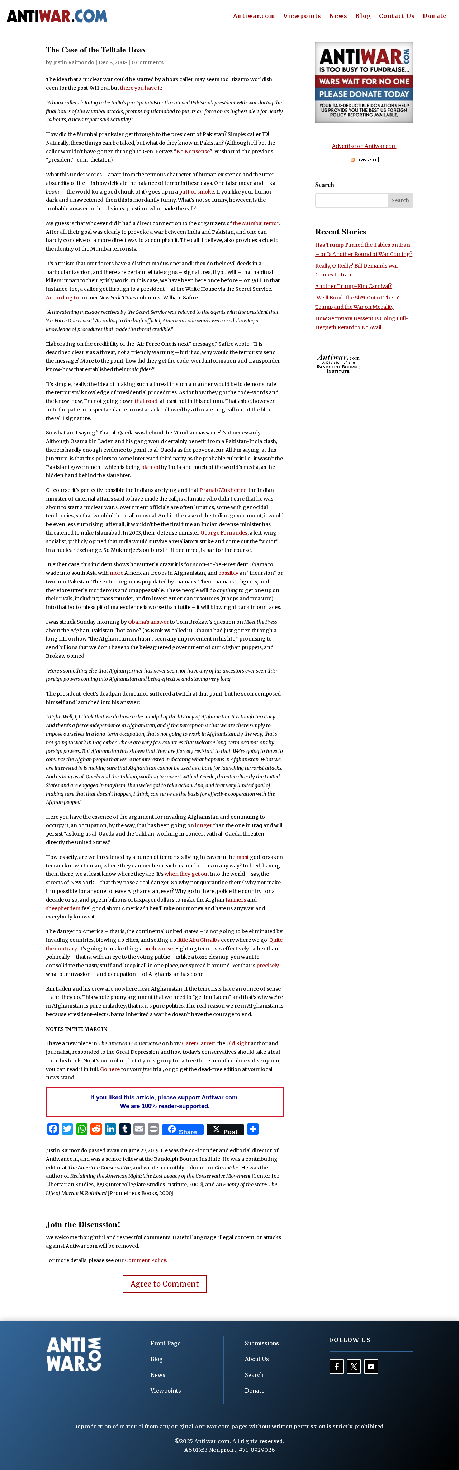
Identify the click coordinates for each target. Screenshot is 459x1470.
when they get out (187, 874)
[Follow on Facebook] (337, 1366)
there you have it (140, 88)
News (338, 16)
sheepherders (63, 908)
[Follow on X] (354, 1366)
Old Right (238, 1043)
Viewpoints (302, 16)
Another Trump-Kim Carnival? (353, 286)
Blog (363, 16)
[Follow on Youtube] (371, 1366)
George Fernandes (223, 533)
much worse (157, 948)
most (242, 857)
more (116, 573)
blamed (150, 467)
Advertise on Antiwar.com (364, 146)
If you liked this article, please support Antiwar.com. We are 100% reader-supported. (164, 1102)
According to (62, 297)
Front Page (166, 1343)
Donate (435, 16)
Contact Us (397, 16)
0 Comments (148, 62)
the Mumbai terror (256, 223)
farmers (236, 900)
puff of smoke (196, 192)
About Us (257, 1359)
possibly (228, 573)
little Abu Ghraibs (198, 940)
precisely (267, 965)
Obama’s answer (148, 622)
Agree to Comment (165, 1283)
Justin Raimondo (73, 62)
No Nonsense (193, 151)
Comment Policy (145, 1260)
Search (254, 1375)
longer (203, 825)
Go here (110, 1069)
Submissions (262, 1343)
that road (146, 401)
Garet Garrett (198, 1043)
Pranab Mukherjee (222, 490)
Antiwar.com (254, 16)
